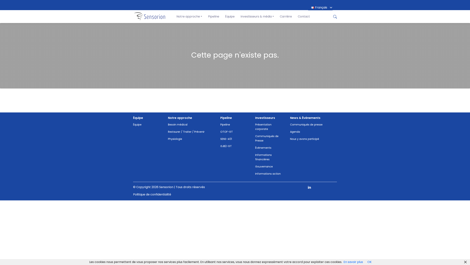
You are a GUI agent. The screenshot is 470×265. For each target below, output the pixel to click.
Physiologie (175, 139)
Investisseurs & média (256, 16)
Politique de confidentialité (152, 194)
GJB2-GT (226, 146)
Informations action (268, 174)
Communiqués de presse (306, 124)
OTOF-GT (226, 132)
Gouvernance (264, 166)
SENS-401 (226, 139)
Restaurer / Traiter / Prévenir (186, 132)
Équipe (230, 16)
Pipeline (213, 16)
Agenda (295, 132)
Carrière (286, 16)
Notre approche (188, 16)
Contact (304, 16)
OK (369, 262)
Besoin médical (177, 124)
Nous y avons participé (304, 139)
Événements (263, 148)
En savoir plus (353, 262)
